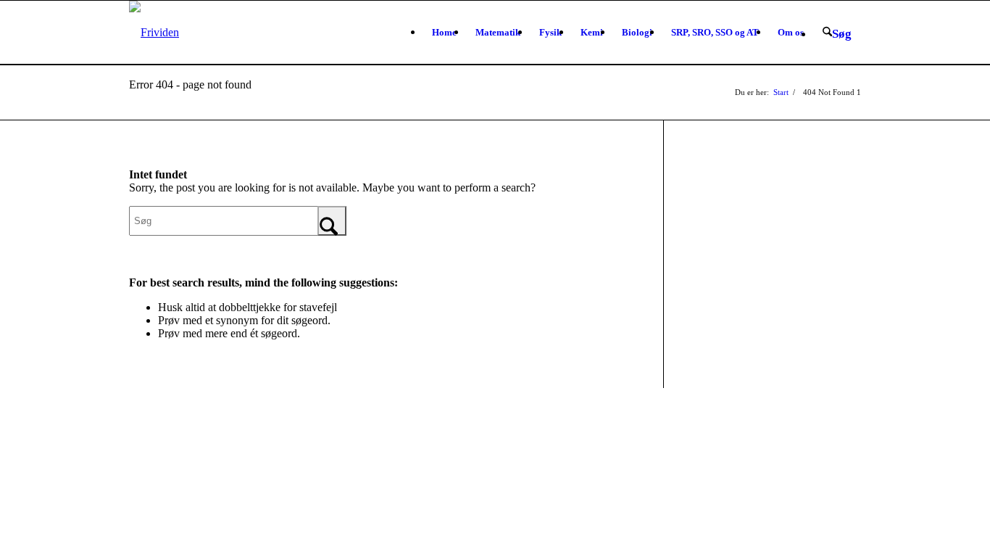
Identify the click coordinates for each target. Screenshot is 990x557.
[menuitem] (444, 33)
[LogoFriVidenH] (154, 33)
